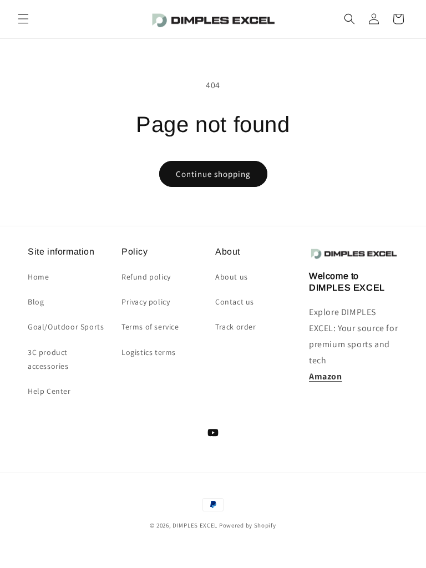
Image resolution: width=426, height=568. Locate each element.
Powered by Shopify (247, 525)
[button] (23, 19)
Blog (36, 302)
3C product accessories (48, 359)
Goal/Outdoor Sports (66, 327)
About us (231, 277)
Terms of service (150, 327)
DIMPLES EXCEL (195, 525)
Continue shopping (213, 174)
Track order (235, 327)
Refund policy (146, 277)
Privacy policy (145, 302)
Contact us (234, 302)
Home (38, 277)
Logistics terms (148, 352)
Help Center (49, 391)
